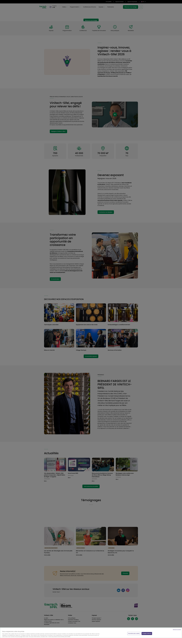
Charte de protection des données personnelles (59, 636)
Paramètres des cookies (134, 633)
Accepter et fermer (146, 633)
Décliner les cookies (177, 629)
